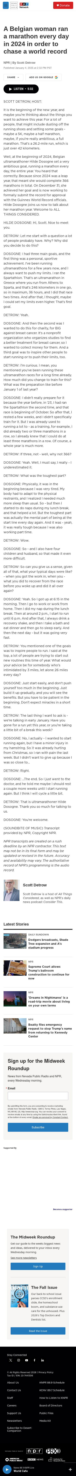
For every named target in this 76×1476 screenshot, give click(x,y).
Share (11, 77)
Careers (11, 1405)
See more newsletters (24, 1257)
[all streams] (71, 1469)
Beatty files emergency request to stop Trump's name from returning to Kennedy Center (50, 1030)
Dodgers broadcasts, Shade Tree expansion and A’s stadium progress (48, 944)
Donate (65, 5)
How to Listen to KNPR (53, 1398)
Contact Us (14, 1390)
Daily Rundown (38, 934)
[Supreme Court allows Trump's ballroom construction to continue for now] (15, 968)
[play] (7, 1469)
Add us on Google (41, 77)
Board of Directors (50, 1405)
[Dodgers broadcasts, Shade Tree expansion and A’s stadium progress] (15, 941)
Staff (10, 1398)
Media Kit (45, 1421)
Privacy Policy (46, 1372)
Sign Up (38, 1266)
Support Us (14, 1413)
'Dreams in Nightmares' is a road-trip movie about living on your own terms (49, 1001)
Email (11, 1088)
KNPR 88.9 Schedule (52, 1382)
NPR (30, 961)
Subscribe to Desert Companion (19, 1429)
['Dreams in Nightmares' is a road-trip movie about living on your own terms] (15, 998)
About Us (13, 1382)
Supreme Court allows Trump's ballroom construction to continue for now (48, 972)
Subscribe (38, 1127)
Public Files (46, 1413)
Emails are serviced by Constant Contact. (50, 1117)
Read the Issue (38, 1331)
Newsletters (14, 1421)
